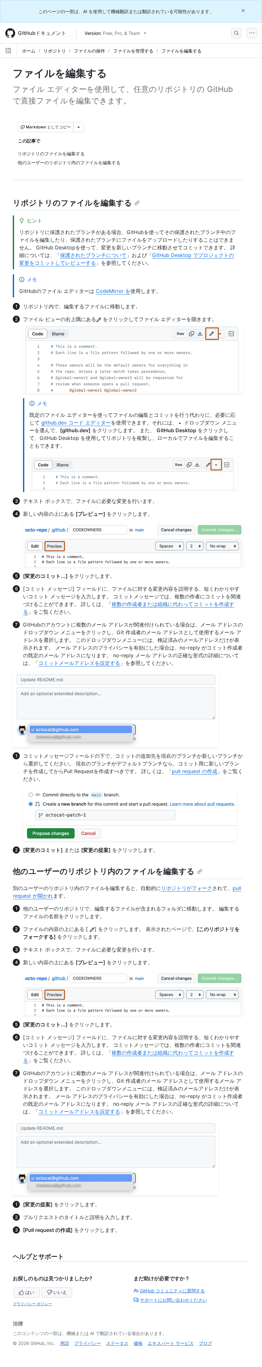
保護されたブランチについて (93, 255)
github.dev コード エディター (76, 422)
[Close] (244, 10)
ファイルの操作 (89, 50)
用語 (64, 1343)
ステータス (117, 1343)
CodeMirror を (113, 291)
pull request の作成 (194, 771)
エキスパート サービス (171, 1343)
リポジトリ (54, 50)
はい (29, 1292)
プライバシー (87, 1343)
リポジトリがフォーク (186, 888)
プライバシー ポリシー (32, 1303)
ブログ (205, 1343)
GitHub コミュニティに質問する (172, 1290)
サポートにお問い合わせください (173, 1300)
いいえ (60, 1292)
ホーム (28, 50)
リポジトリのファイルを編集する (72, 202)
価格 (138, 1343)
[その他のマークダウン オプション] (78, 127)
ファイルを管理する (133, 50)
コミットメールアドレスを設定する (79, 663)
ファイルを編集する (181, 50)
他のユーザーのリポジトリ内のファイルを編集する (104, 871)
